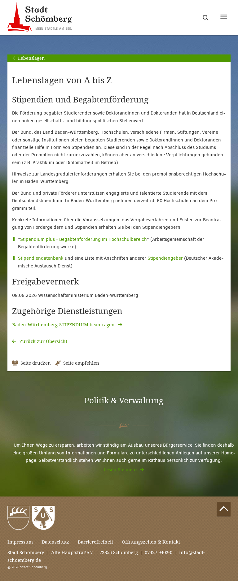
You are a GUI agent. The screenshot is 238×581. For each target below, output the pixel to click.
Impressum (20, 542)
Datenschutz (55, 542)
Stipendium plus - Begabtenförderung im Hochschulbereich (83, 239)
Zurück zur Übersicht (42, 341)
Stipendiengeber (165, 258)
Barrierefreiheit (95, 542)
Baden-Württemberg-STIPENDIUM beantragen (64, 324)
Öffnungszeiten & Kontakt (151, 542)
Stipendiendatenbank (41, 258)
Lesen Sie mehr (121, 469)
